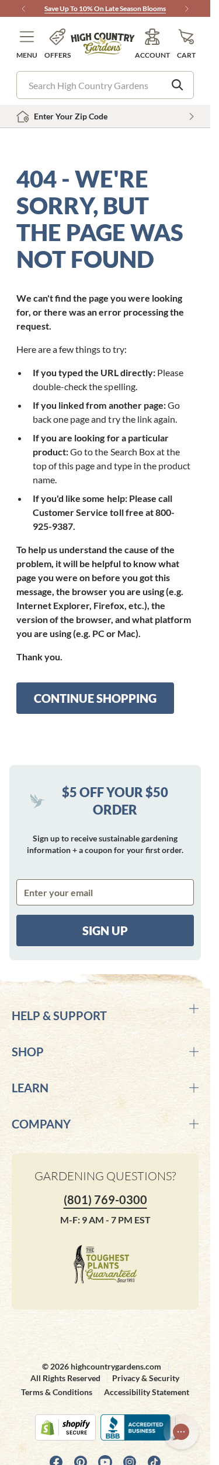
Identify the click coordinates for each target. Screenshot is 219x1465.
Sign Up (105, 930)
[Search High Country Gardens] (177, 85)
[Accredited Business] (138, 1427)
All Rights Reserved (65, 1378)
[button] (26, 44)
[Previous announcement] (23, 9)
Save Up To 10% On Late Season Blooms (105, 8)
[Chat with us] (181, 1431)
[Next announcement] (187, 9)
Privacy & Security (145, 1378)
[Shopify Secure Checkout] (65, 1427)
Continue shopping (95, 698)
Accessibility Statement (146, 1392)
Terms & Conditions (56, 1392)
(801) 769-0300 (105, 1199)
